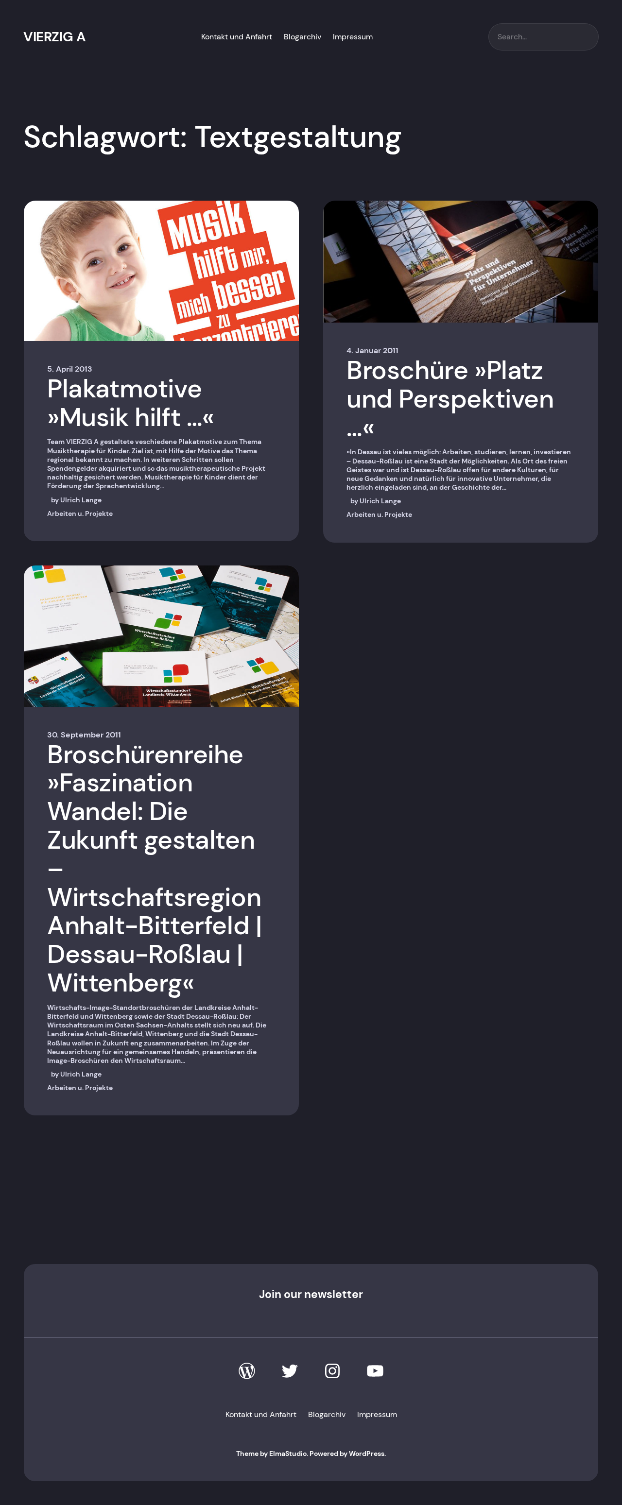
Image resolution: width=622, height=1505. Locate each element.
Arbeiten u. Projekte (80, 513)
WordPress (366, 1453)
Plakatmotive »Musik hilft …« (130, 403)
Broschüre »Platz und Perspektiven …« (450, 399)
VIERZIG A (54, 37)
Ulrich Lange (81, 500)
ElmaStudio (288, 1453)
